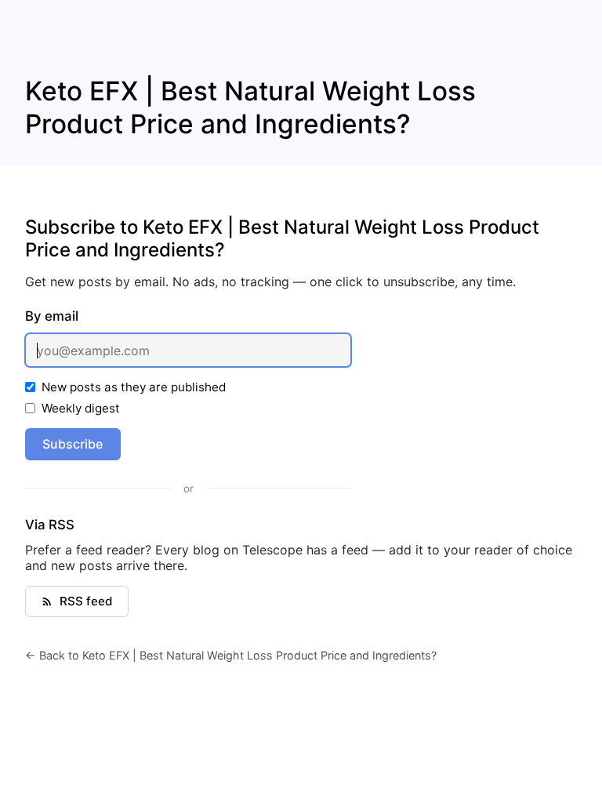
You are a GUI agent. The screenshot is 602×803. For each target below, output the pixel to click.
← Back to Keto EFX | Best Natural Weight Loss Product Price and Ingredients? (231, 655)
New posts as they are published (134, 387)
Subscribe (72, 444)
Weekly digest (81, 408)
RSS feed (86, 601)
